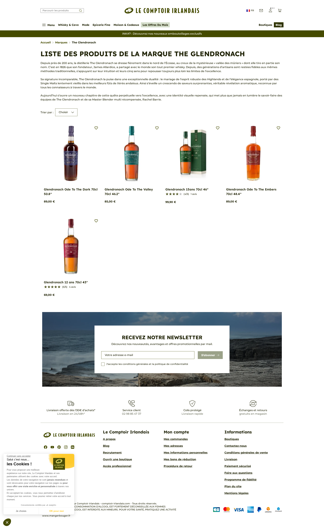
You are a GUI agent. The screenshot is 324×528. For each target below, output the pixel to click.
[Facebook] (45, 447)
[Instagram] (65, 447)
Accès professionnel (117, 466)
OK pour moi (56, 511)
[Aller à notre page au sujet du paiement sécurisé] (247, 509)
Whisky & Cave (68, 25)
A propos (109, 439)
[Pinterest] (59, 447)
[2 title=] (170, 194)
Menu (51, 25)
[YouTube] (52, 447)
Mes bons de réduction (180, 459)
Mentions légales (236, 493)
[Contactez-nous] (261, 10)
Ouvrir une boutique (117, 459)
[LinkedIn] (72, 447)
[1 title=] (167, 194)
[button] (7, 522)
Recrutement (112, 452)
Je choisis (21, 511)
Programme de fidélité (240, 479)
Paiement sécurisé (237, 466)
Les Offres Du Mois (155, 25)
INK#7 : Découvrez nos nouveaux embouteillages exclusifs (162, 33)
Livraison (230, 459)
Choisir (63, 112)
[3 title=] (174, 194)
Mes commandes (176, 439)
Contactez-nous (235, 445)
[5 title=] (180, 194)
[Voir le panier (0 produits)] (280, 10)
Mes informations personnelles (186, 452)
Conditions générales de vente (246, 452)
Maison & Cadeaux (126, 25)
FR (252, 10)
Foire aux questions (238, 472)
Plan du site (232, 486)
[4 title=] (177, 194)
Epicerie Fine (101, 25)
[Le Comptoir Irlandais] (162, 11)
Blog (279, 25)
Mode (85, 25)
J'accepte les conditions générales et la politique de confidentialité (147, 364)
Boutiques (265, 25)
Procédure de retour (178, 466)
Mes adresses (173, 445)
